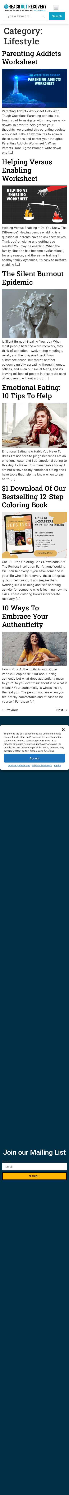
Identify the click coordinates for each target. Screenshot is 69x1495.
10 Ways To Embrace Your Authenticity (25, 616)
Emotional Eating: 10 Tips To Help (31, 391)
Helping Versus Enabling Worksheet (27, 170)
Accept (35, 758)
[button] (63, 730)
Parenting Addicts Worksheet (31, 57)
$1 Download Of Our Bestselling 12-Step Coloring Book (34, 496)
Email (6, 1161)
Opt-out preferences (19, 765)
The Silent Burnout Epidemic (33, 277)
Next (61, 710)
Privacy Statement (42, 765)
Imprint (57, 765)
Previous (10, 710)
